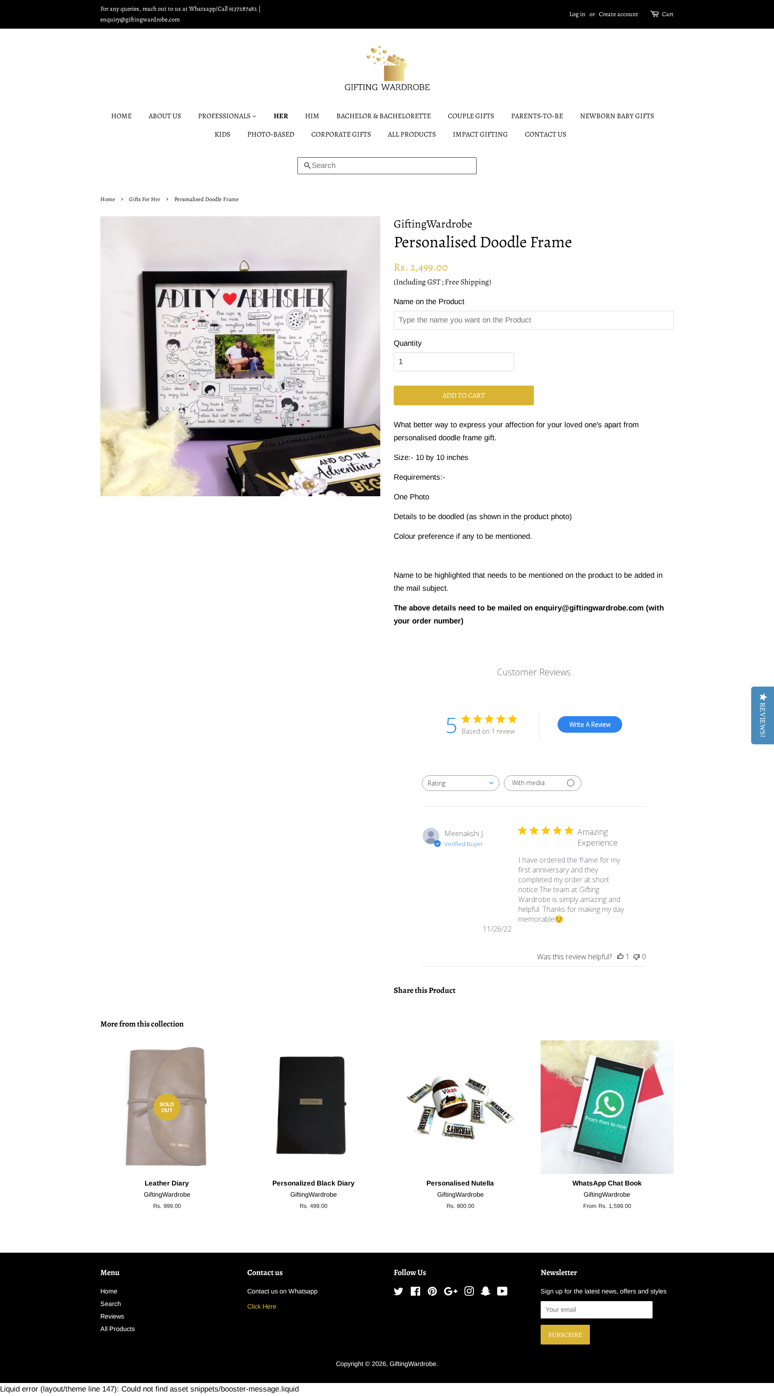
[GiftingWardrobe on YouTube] (502, 1293)
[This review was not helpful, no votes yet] (636, 957)
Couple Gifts (471, 116)
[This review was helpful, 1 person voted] (620, 957)
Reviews (112, 1316)
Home (121, 116)
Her (281, 116)
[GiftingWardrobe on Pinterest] (432, 1293)
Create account (618, 14)
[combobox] (460, 783)
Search (110, 1303)
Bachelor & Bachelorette (383, 116)
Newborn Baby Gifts (617, 116)
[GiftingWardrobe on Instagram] (469, 1293)
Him (312, 116)
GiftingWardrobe (413, 1363)
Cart (668, 14)
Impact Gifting (480, 134)
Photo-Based (270, 134)
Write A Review (590, 724)
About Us (165, 116)
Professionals (225, 116)
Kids (222, 134)
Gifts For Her (144, 199)
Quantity (408, 343)
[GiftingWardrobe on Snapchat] (485, 1293)
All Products (412, 134)
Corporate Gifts (341, 134)
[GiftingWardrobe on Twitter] (399, 1293)
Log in (577, 14)
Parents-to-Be (537, 116)
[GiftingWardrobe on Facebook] (415, 1293)
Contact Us (545, 134)
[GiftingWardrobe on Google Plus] (450, 1293)
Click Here (261, 1306)
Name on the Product (429, 301)
